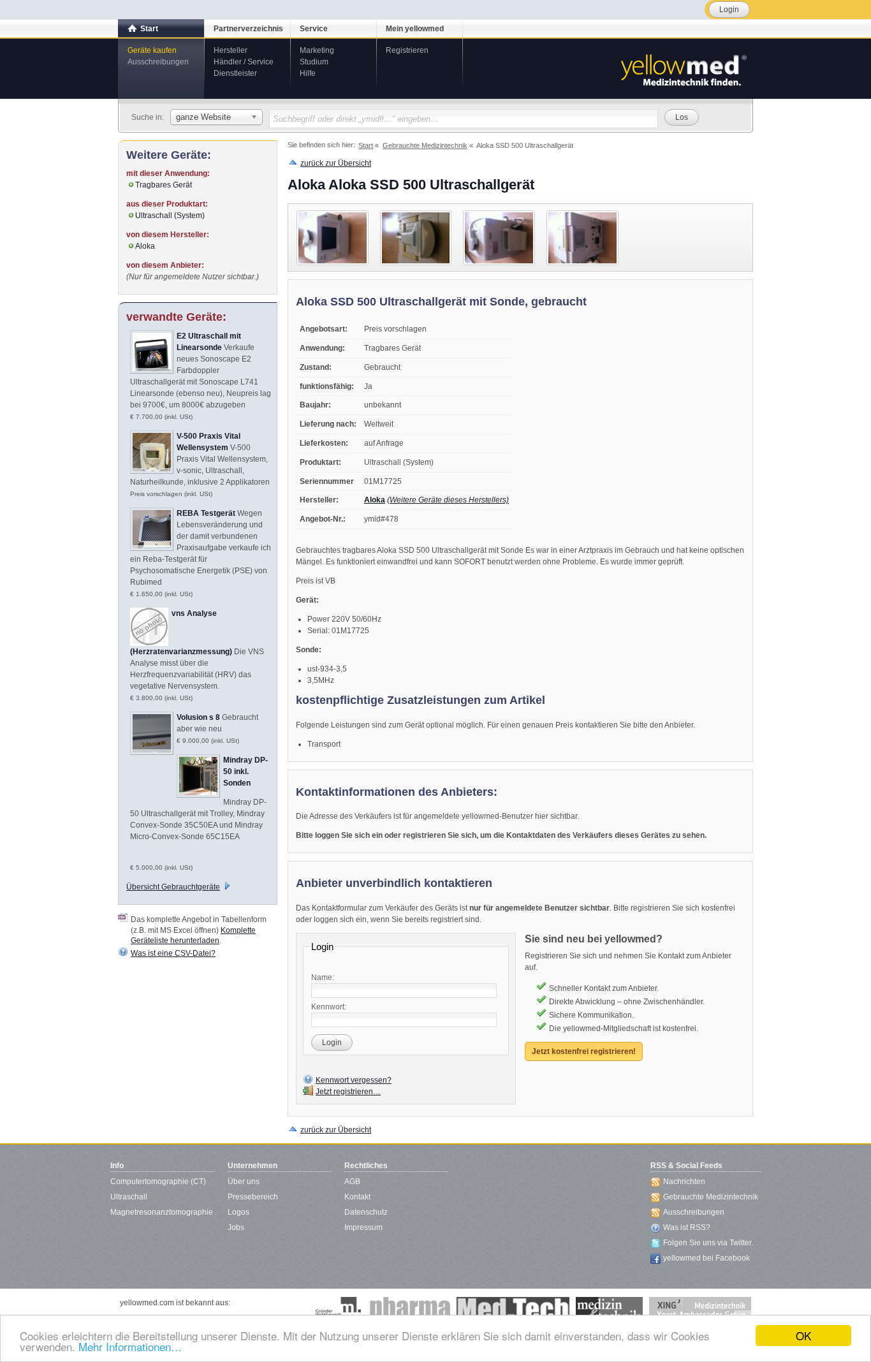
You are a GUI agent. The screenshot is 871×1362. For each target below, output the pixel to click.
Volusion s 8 (198, 717)
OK (803, 1336)
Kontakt (357, 1196)
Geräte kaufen (152, 50)
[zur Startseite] (683, 68)
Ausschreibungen (158, 61)
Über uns (244, 1181)
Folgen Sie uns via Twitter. (708, 1242)
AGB (352, 1181)
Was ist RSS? (686, 1227)
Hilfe (308, 73)
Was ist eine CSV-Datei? (173, 953)
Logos (238, 1212)
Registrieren (407, 50)
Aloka (374, 499)
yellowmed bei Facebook (706, 1258)
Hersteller (230, 50)
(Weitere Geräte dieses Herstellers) (448, 499)
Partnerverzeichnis (248, 28)
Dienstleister (235, 73)
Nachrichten (684, 1181)
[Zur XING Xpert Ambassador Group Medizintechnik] (700, 1309)
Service (314, 28)
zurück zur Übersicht (335, 163)
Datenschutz (366, 1212)
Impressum (363, 1227)
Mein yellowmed (415, 28)
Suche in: (147, 117)
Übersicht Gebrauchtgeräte (173, 886)
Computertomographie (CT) (158, 1181)
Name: (322, 977)
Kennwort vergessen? (354, 1080)
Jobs (236, 1227)
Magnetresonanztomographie (161, 1212)
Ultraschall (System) (170, 215)
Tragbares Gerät (163, 184)
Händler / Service (244, 61)
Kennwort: (328, 1006)
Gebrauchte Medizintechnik (710, 1196)
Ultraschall (128, 1196)
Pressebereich (253, 1196)
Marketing (317, 50)
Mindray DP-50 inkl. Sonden (245, 771)
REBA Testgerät (206, 513)
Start (149, 28)
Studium (314, 61)
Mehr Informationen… (130, 1346)
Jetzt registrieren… (348, 1091)
